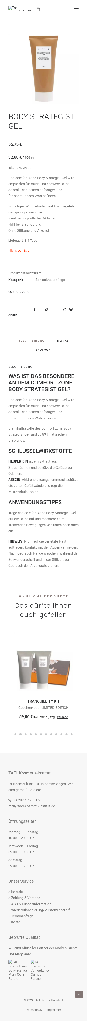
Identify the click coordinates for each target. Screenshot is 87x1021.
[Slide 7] (46, 734)
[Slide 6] (41, 734)
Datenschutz (34, 1010)
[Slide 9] (56, 734)
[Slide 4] (30, 734)
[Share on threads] (46, 310)
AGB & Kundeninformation (31, 904)
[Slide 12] (71, 734)
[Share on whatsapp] (65, 310)
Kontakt (17, 892)
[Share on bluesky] (71, 310)
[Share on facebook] (34, 310)
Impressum (53, 1010)
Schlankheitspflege (50, 280)
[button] (76, 8)
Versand (62, 717)
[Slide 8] (51, 734)
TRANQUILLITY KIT (43, 701)
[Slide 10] (61, 734)
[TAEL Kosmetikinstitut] (21, 8)
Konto (15, 922)
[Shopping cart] (59, 8)
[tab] (63, 342)
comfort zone (18, 292)
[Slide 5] (36, 734)
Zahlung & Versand (25, 898)
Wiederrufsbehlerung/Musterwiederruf (40, 910)
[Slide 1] (15, 734)
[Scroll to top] (79, 994)
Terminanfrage (22, 916)
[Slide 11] (66, 734)
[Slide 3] (25, 734)
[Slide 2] (20, 734)
